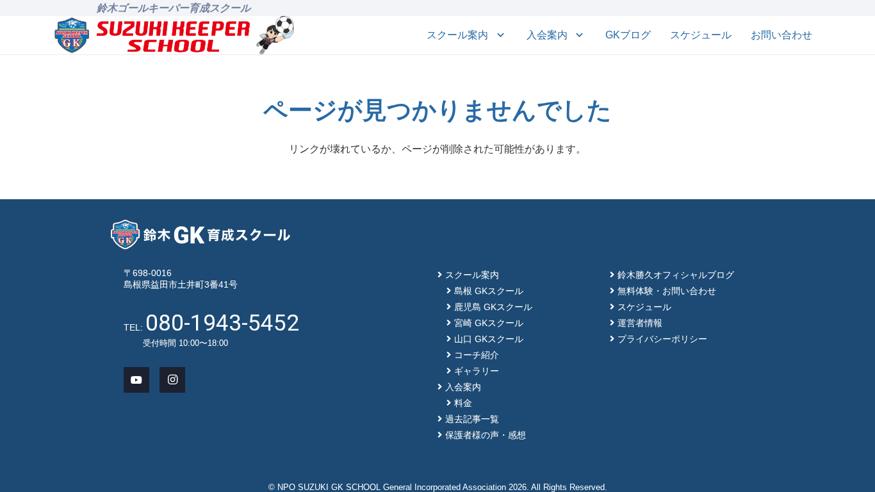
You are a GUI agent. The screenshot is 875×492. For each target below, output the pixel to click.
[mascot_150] (275, 35)
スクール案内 (472, 275)
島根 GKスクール (488, 291)
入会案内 (463, 387)
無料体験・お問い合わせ (666, 291)
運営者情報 (639, 323)
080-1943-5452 (222, 322)
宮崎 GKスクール (488, 323)
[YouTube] (136, 380)
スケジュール (644, 307)
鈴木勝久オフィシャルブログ (675, 275)
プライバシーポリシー (662, 339)
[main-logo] (152, 35)
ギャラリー (476, 371)
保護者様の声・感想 (485, 435)
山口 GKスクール (488, 339)
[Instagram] (172, 380)
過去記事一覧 (472, 419)
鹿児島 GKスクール (493, 307)
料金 (463, 403)
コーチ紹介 (476, 355)
